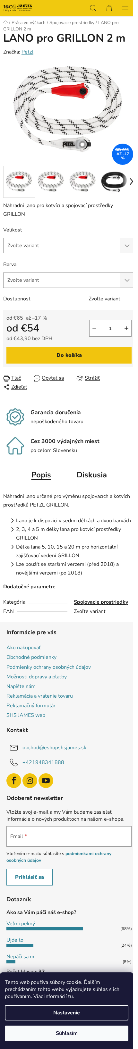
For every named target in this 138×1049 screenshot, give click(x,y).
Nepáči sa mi (21, 956)
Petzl (27, 51)
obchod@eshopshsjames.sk (54, 747)
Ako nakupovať (23, 647)
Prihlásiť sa (29, 877)
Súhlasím (67, 1033)
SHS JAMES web (25, 715)
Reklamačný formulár (31, 705)
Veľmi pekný (20, 923)
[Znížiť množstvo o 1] (94, 328)
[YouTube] (46, 780)
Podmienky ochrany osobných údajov (48, 667)
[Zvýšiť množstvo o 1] (126, 328)
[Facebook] (13, 780)
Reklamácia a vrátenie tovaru (39, 696)
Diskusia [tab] (92, 475)
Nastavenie (66, 1012)
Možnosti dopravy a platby (36, 676)
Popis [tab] (41, 475)
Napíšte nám (21, 686)
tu (70, 996)
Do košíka (69, 355)
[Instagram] (29, 780)
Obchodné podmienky (31, 657)
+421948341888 (43, 762)
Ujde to (14, 940)
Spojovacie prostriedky (101, 602)
